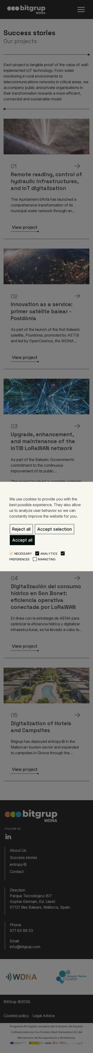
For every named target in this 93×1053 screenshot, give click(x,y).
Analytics (48, 553)
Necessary (23, 553)
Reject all (21, 528)
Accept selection (54, 528)
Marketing (47, 559)
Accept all (22, 540)
